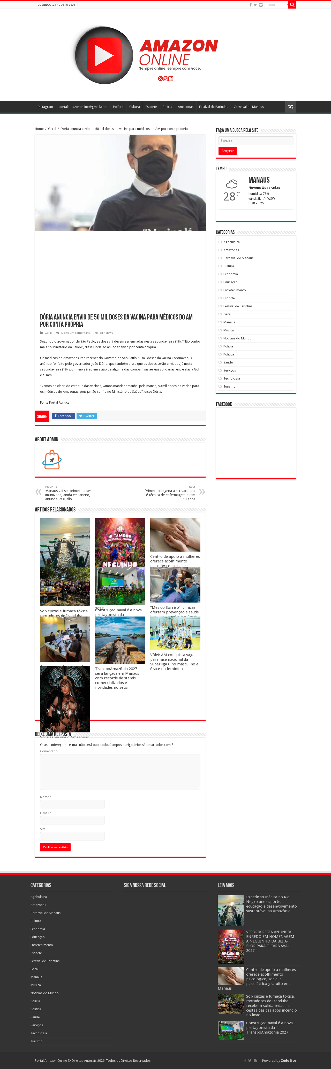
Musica (228, 330)
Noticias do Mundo (237, 338)
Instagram (45, 107)
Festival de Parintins (213, 107)
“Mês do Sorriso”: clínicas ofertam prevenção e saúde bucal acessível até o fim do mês (174, 614)
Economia (230, 274)
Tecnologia (231, 378)
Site (43, 829)
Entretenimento (234, 290)
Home (39, 129)
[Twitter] (255, 5)
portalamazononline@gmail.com (83, 107)
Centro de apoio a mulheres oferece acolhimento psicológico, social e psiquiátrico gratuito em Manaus (175, 565)
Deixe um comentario (76, 333)
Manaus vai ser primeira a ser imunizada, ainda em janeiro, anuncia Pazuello (68, 493)
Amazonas (185, 107)
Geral (52, 129)
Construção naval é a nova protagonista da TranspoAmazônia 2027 (118, 615)
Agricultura (231, 242)
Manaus (229, 322)
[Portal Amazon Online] (165, 54)
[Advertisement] (120, 275)
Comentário (49, 751)
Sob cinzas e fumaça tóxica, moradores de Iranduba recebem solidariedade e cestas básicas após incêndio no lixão (271, 1005)
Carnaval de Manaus (249, 107)
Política (118, 107)
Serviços (229, 370)
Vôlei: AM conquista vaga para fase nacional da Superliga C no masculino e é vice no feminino (174, 661)
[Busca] (292, 5)
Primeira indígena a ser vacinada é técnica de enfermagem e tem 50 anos (170, 493)
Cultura (134, 107)
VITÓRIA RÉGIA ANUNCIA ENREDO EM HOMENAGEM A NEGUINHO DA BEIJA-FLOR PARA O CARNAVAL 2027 (270, 941)
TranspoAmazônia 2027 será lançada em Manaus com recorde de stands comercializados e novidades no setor (117, 678)
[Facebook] (250, 5)
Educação (230, 282)
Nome (46, 797)
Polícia (167, 107)
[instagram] (261, 5)
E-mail (46, 813)
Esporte (151, 107)
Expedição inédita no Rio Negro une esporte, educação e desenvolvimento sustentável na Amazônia (271, 904)
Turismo (229, 386)
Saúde (228, 362)
